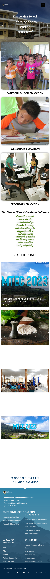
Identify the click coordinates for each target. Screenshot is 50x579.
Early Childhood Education (25, 93)
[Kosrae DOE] (5, 5)
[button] (2, 25)
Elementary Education (25, 149)
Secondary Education (25, 204)
